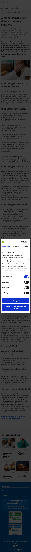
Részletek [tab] (16, 246)
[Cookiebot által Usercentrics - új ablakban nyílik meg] (22, 242)
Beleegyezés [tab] (6, 246)
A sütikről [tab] (25, 246)
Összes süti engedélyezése (15, 301)
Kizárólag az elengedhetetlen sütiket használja (15, 307)
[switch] (26, 282)
